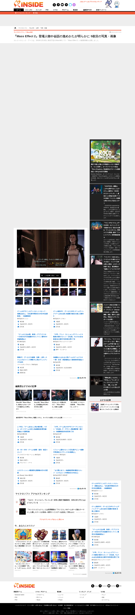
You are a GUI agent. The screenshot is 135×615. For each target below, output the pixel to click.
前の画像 (19, 249)
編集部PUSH (87, 10)
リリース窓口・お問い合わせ (34, 605)
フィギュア (83, 595)
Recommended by (77, 574)
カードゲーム (105, 600)
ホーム (18, 10)
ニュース (60, 595)
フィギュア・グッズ (85, 591)
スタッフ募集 (66, 608)
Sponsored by (73, 378)
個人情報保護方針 (68, 605)
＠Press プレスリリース (112, 605)
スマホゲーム (40, 595)
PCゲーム (65, 10)
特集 (36, 13)
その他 (103, 591)
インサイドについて (20, 605)
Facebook (104, 585)
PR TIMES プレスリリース (97, 605)
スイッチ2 (28, 10)
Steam (38, 600)
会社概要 (60, 605)
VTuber (60, 600)
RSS (120, 585)
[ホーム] (15, 28)
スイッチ (39, 10)
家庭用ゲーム (18, 591)
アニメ (104, 595)
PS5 (47, 10)
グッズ (82, 597)
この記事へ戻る (51, 275)
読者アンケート (101, 10)
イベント (60, 597)
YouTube (113, 585)
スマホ (55, 10)
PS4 (16, 600)
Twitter (96, 586)
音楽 (103, 597)
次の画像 (82, 249)
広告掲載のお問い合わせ (50, 605)
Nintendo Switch (19, 595)
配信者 (75, 10)
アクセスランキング (23, 13)
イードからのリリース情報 (82, 605)
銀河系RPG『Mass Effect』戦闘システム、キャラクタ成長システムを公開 (44, 417)
